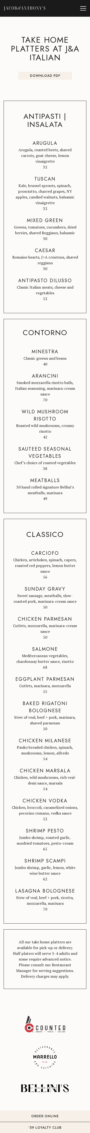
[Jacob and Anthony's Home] (32, 8)
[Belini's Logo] (45, 1087)
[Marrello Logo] (45, 1057)
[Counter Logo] (45, 1026)
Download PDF (45, 75)
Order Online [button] (45, 1116)
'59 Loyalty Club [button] (45, 1127)
